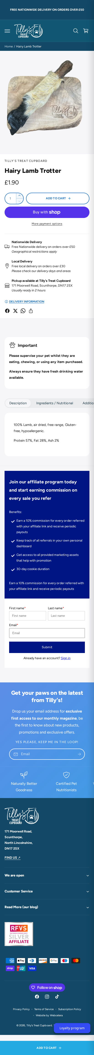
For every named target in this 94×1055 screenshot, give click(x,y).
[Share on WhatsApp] (23, 311)
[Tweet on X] (15, 311)
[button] (7, 31)
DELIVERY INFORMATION (26, 301)
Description (18, 403)
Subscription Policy (69, 1009)
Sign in (65, 658)
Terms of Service (44, 1009)
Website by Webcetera (49, 1015)
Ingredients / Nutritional (54, 403)
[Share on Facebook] (7, 311)
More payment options (47, 223)
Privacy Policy (21, 1009)
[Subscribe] (79, 754)
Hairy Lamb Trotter (28, 46)
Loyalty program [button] (72, 1028)
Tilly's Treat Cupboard (26, 161)
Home (9, 46)
